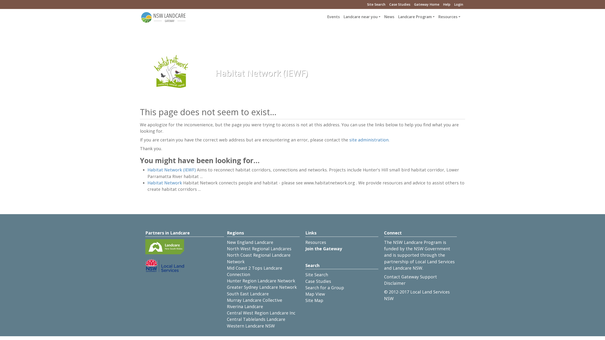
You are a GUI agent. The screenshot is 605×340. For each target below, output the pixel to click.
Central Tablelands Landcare (256, 319)
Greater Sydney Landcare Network (262, 287)
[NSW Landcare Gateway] (163, 17)
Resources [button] (448, 16)
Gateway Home (426, 4)
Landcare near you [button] (361, 16)
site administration (369, 140)
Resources (315, 242)
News (389, 16)
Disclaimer (395, 283)
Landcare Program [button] (415, 16)
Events (333, 16)
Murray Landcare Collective (254, 300)
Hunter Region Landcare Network (261, 281)
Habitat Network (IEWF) (171, 170)
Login (458, 4)
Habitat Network (164, 183)
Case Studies (399, 4)
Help (446, 4)
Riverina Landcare (245, 306)
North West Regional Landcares (259, 248)
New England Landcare (250, 242)
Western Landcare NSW (251, 326)
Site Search (376, 4)
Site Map (314, 300)
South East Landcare (248, 294)
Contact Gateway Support (410, 277)
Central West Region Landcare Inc (261, 313)
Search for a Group (324, 287)
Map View (315, 294)
